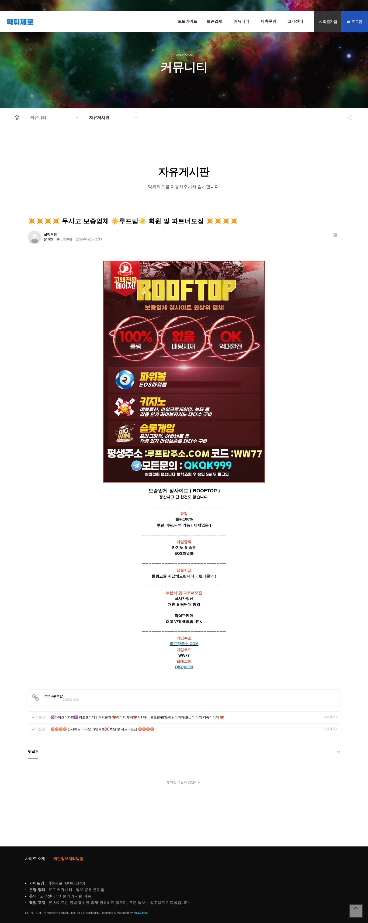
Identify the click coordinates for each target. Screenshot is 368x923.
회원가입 (329, 21)
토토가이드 (187, 21)
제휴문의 (268, 21)
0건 (50, 239)
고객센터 (295, 21)
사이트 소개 (35, 858)
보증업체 (214, 21)
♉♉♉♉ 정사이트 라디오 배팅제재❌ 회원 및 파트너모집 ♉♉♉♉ (102, 729)
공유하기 (347, 117)
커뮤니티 (241, 21)
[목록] (335, 235)
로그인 (356, 21)
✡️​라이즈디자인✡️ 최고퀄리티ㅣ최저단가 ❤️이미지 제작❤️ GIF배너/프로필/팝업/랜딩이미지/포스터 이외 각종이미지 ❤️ (137, 717)
